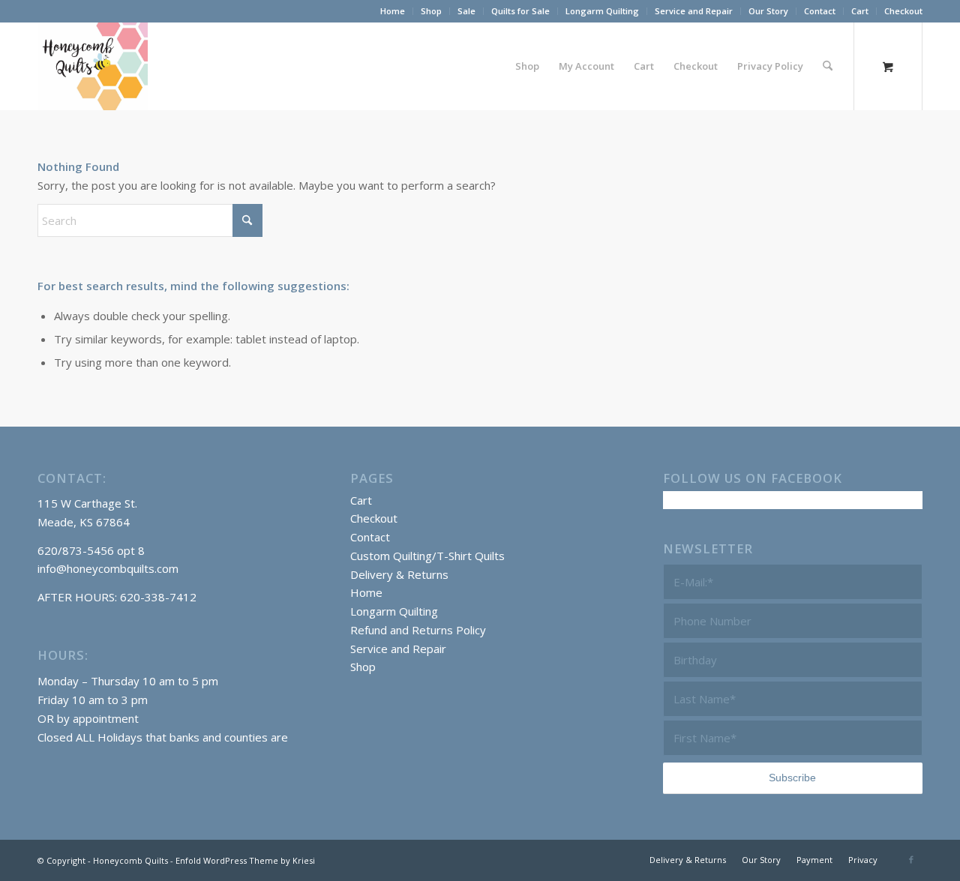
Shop (431, 10)
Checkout (903, 10)
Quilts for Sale (520, 10)
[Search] (827, 66)
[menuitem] (393, 11)
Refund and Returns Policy (418, 629)
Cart (859, 10)
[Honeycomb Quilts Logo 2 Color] (93, 66)
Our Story (768, 10)
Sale (467, 10)
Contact (820, 10)
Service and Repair (694, 10)
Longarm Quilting (602, 10)
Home (392, 10)
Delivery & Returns (399, 574)
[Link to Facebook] (911, 859)
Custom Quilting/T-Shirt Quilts (427, 555)
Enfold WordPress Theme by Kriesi (245, 860)
